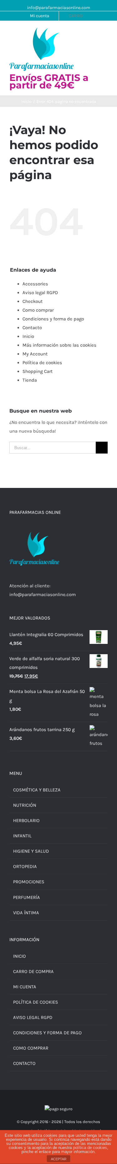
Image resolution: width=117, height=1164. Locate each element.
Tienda (29, 380)
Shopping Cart (37, 371)
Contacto (32, 327)
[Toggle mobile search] (93, 33)
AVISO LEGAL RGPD (32, 1017)
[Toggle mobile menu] (105, 33)
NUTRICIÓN (24, 805)
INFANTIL (22, 836)
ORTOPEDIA (25, 866)
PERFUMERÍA (26, 897)
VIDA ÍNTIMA (26, 913)
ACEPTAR (58, 1159)
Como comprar (38, 310)
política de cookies (90, 1147)
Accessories (35, 284)
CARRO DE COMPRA (33, 971)
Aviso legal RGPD (40, 292)
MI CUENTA (24, 987)
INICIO (19, 956)
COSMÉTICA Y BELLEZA (37, 790)
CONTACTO (24, 1063)
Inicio (28, 336)
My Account (35, 354)
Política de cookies (42, 362)
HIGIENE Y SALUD (31, 851)
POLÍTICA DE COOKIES (35, 1002)
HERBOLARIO (26, 820)
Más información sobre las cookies (59, 345)
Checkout (32, 301)
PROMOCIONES (28, 882)
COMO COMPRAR (30, 1048)
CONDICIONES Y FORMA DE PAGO (47, 1033)
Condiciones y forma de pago (53, 319)
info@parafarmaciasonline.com (58, 7)
